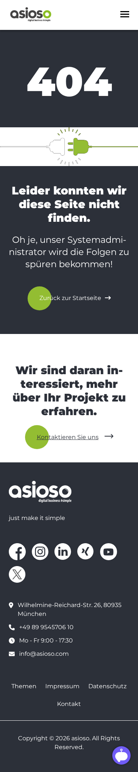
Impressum (62, 686)
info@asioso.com (44, 653)
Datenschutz (107, 686)
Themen (23, 686)
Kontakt (69, 703)
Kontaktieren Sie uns (68, 437)
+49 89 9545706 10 (46, 627)
